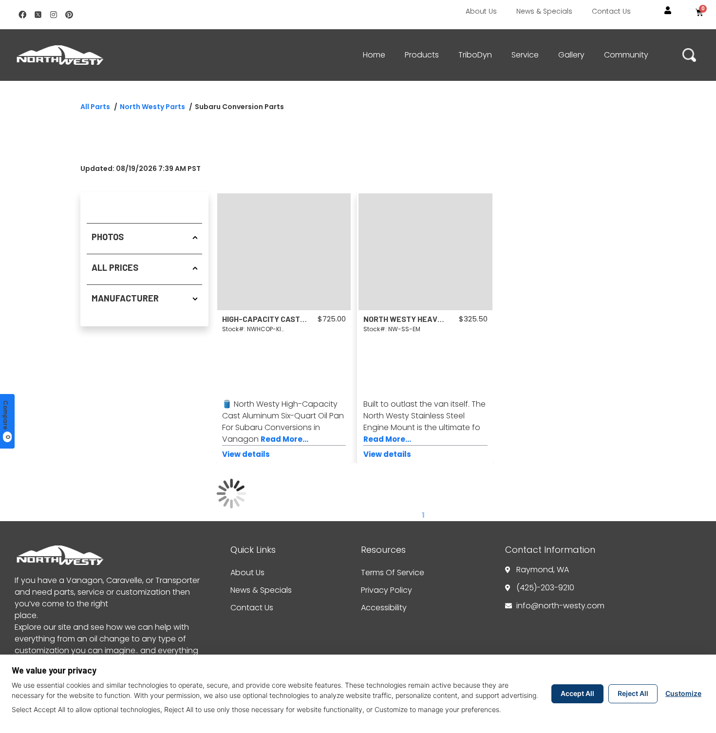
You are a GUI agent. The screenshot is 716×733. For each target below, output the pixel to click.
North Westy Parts (152, 107)
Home (374, 54)
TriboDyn (475, 54)
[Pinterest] (69, 14)
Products (422, 54)
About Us (481, 11)
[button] (667, 11)
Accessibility (384, 607)
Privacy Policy (386, 590)
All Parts (95, 107)
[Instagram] (53, 14)
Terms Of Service (392, 572)
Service (525, 54)
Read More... (284, 439)
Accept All (577, 693)
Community (626, 54)
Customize (683, 693)
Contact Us (611, 11)
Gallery (571, 54)
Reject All (633, 693)
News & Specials (544, 11)
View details (246, 454)
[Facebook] (22, 14)
